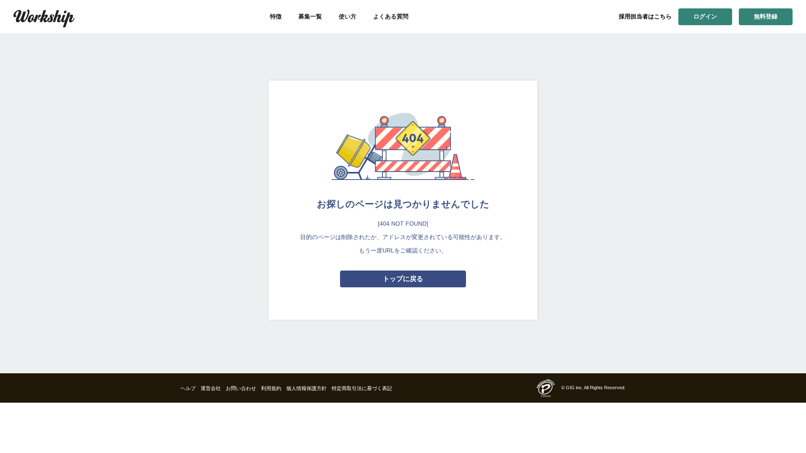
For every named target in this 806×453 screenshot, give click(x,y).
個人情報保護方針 (306, 388)
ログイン (705, 16)
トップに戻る (403, 278)
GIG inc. (574, 387)
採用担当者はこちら (645, 16)
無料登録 (765, 16)
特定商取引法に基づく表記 (362, 388)
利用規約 (271, 388)
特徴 (276, 16)
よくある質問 (390, 16)
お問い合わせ (241, 388)
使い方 (347, 16)
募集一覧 (310, 16)
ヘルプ (188, 388)
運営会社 (211, 388)
